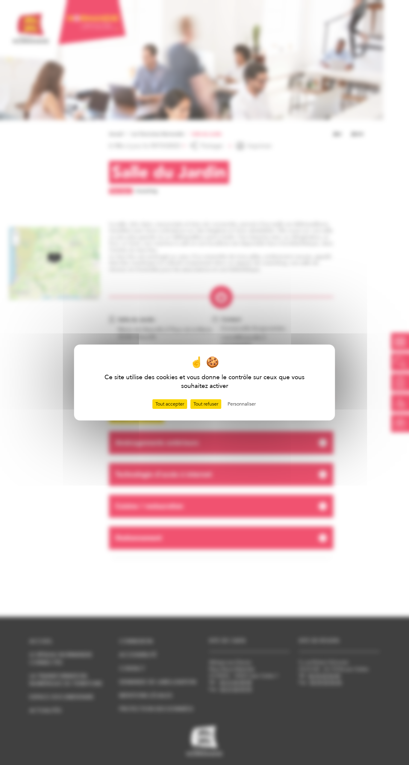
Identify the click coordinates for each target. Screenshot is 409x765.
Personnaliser (242, 404)
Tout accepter (169, 404)
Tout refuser (205, 404)
